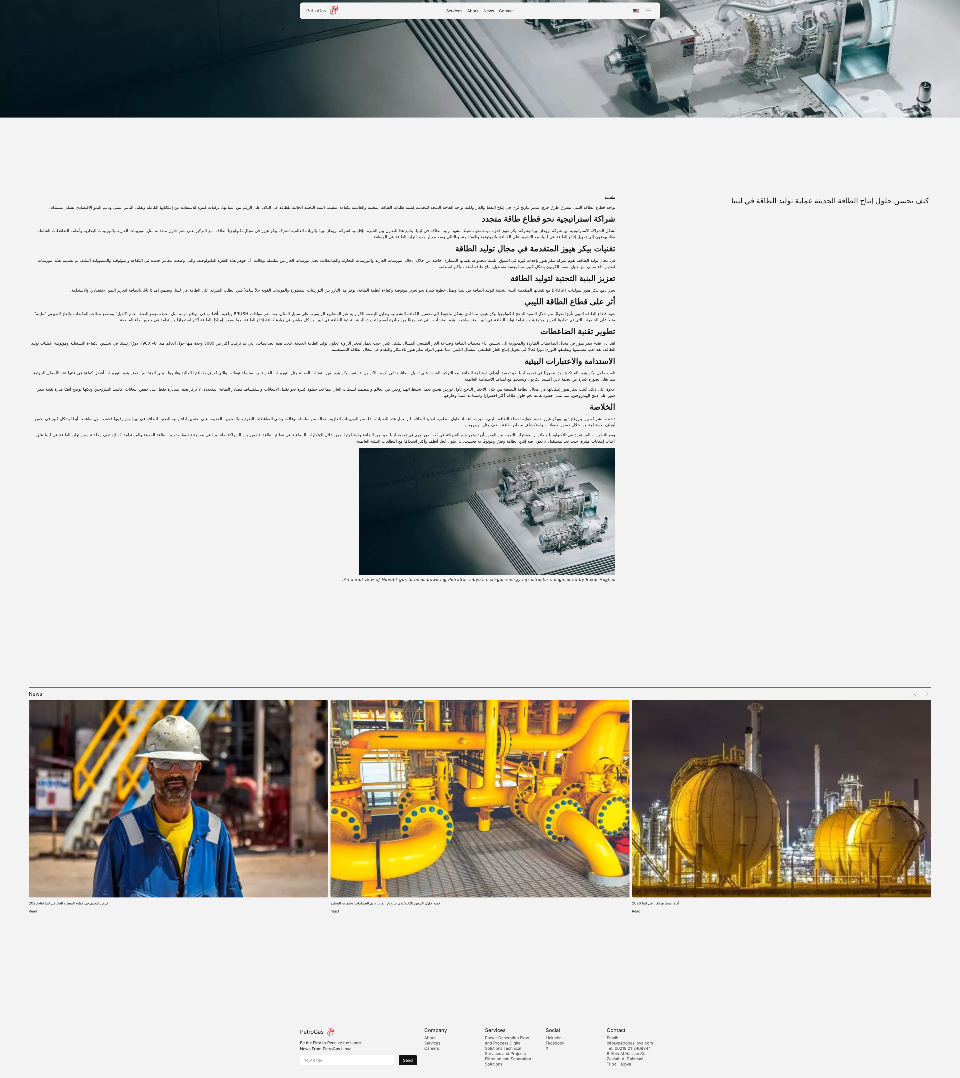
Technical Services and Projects (505, 1051)
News (489, 10)
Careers (431, 1048)
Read (33, 911)
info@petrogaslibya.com (630, 1042)
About (472, 10)
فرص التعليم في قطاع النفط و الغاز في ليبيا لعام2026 (68, 903)
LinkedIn (554, 1037)
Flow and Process (507, 1040)
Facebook (555, 1042)
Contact (506, 10)
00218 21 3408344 (633, 1048)
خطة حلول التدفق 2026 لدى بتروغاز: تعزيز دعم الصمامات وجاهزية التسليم (385, 903)
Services (454, 10)
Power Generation (502, 1037)
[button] (649, 10)
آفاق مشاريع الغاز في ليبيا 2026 (655, 903)
